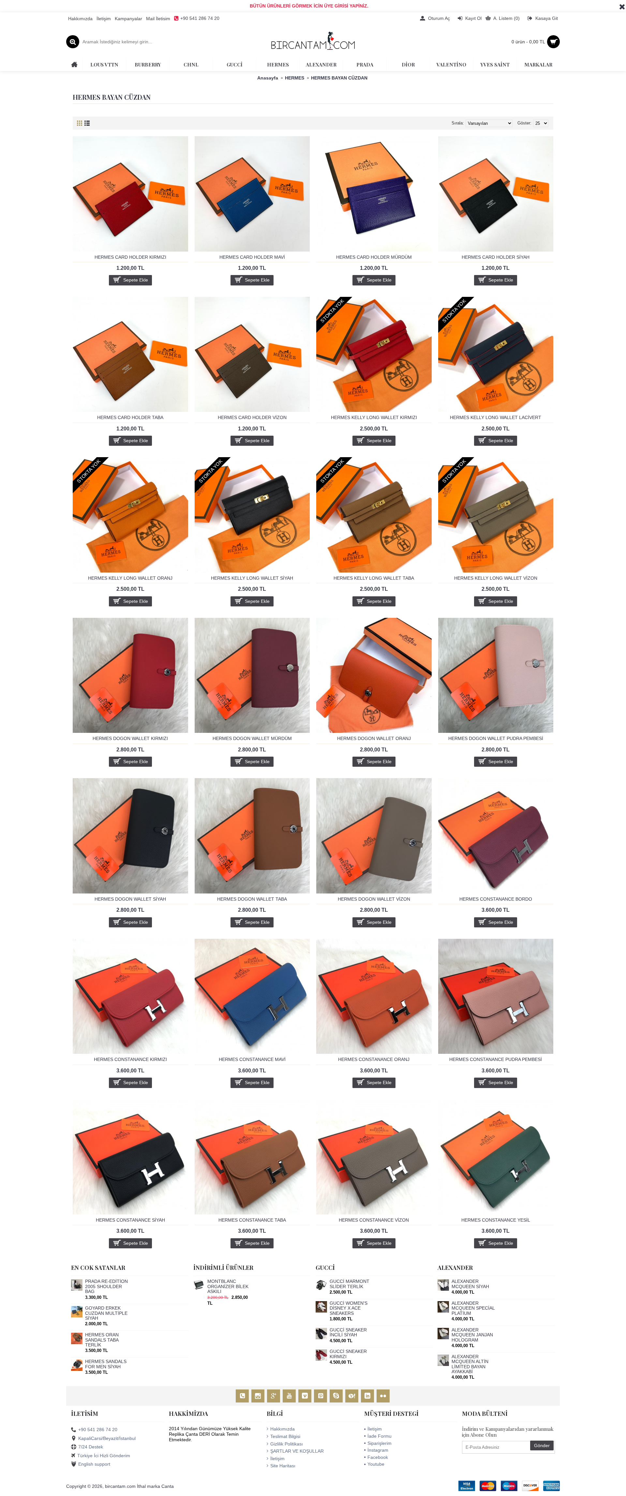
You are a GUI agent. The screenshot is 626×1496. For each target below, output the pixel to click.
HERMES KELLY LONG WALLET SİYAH (252, 578)
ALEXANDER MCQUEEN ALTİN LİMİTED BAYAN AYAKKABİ (470, 1364)
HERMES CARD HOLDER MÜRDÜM (374, 257)
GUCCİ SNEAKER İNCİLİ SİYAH (348, 1332)
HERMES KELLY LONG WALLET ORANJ (130, 578)
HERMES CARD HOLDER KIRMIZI (130, 257)
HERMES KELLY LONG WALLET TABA (374, 578)
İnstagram (377, 1450)
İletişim (277, 1458)
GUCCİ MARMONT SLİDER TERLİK (349, 1284)
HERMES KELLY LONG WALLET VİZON (495, 578)
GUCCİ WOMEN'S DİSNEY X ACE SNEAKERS (348, 1308)
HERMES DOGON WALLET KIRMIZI (130, 738)
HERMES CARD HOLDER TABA (130, 417)
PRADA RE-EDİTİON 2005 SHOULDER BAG (106, 1286)
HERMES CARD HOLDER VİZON (252, 417)
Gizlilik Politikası (286, 1443)
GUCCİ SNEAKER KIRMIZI (348, 1354)
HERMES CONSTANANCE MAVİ (252, 1059)
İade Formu (379, 1436)
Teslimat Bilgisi (285, 1436)
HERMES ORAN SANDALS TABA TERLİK (102, 1339)
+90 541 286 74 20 (97, 1429)
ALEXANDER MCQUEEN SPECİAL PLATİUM (473, 1308)
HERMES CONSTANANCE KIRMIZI (130, 1059)
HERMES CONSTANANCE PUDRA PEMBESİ (495, 1059)
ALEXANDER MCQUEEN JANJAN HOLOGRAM (472, 1335)
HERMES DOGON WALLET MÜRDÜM (252, 738)
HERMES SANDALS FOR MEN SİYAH (106, 1364)
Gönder (542, 1445)
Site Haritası (282, 1465)
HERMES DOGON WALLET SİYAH (130, 899)
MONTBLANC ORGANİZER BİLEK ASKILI (227, 1286)
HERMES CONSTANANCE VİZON (374, 1220)
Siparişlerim (379, 1443)
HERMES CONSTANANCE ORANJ (374, 1059)
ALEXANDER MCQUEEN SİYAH (470, 1284)
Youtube (375, 1464)
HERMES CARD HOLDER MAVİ (252, 257)
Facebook (377, 1457)
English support (94, 1464)
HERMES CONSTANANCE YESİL (495, 1220)
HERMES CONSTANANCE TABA (252, 1220)
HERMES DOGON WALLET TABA (252, 899)
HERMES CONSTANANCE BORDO (495, 899)
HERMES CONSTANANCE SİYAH (130, 1220)
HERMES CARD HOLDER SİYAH (495, 257)
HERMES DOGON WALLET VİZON (374, 899)
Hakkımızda (282, 1428)
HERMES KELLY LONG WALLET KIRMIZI (374, 417)
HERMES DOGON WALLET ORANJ (374, 738)
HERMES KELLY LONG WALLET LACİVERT (495, 417)
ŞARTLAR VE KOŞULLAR (297, 1451)
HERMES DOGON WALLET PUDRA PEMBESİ (495, 738)
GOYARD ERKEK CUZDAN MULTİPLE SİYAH (106, 1313)
